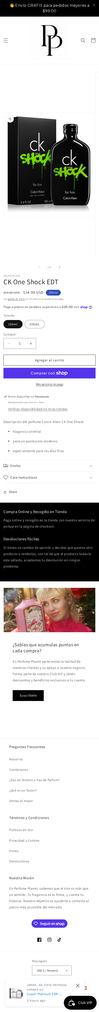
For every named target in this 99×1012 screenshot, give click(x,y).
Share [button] (13, 492)
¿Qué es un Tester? (23, 790)
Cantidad (9, 334)
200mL (34, 324)
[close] (94, 5)
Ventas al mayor (21, 801)
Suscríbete (28, 695)
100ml (13, 324)
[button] (6, 40)
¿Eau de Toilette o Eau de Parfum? (34, 780)
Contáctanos (18, 769)
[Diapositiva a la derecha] (60, 267)
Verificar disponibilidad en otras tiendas (38, 409)
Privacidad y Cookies (24, 840)
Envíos (14, 851)
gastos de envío (16, 298)
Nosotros (16, 759)
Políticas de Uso (21, 830)
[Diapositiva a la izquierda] (39, 267)
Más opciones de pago (49, 384)
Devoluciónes (19, 861)
